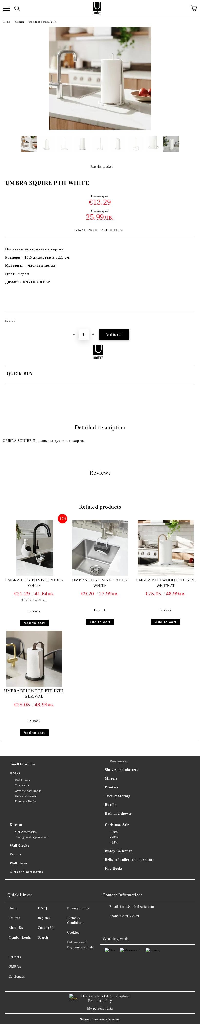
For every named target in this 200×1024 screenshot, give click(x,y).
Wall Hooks (22, 780)
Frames (15, 854)
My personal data (100, 1008)
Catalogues (17, 976)
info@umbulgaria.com (137, 906)
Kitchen (19, 22)
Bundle (110, 805)
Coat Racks (22, 785)
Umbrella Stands (25, 796)
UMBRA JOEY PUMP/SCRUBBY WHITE (34, 583)
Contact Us (46, 927)
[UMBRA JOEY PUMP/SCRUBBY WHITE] (34, 575)
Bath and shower (118, 813)
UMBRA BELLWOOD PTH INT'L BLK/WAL (34, 693)
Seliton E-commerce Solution (100, 1019)
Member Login (20, 937)
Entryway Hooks (25, 801)
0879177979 (129, 916)
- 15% (114, 842)
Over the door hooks (28, 790)
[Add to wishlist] (187, 319)
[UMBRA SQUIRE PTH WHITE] (100, 128)
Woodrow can (119, 761)
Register (44, 918)
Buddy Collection (119, 851)
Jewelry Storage (117, 796)
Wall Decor (19, 863)
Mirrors (111, 778)
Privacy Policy (78, 908)
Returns (14, 918)
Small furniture (22, 764)
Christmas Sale (117, 825)
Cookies (73, 932)
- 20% (114, 837)
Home (6, 22)
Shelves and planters (121, 769)
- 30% (114, 832)
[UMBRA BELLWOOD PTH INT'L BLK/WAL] (34, 686)
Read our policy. (100, 1001)
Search (43, 937)
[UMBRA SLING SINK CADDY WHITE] (100, 575)
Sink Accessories (26, 832)
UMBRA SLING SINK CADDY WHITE (100, 583)
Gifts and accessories (26, 872)
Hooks (15, 773)
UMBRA (15, 967)
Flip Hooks (114, 868)
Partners (15, 957)
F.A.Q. (43, 908)
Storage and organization (42, 22)
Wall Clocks (19, 845)
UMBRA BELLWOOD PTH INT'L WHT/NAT (166, 583)
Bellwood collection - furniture (129, 860)
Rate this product (101, 166)
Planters (111, 787)
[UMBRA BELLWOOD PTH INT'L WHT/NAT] (166, 575)
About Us (16, 927)
